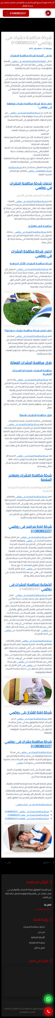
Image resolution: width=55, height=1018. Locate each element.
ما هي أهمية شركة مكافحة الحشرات (31, 55)
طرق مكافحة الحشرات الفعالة (31, 362)
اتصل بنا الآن (39, 948)
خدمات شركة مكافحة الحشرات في (31, 185)
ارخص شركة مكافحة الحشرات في (31, 253)
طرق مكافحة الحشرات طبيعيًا (36, 415)
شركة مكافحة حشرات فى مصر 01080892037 (28, 815)
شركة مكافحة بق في (37, 537)
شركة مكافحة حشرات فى (35, 719)
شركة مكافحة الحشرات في (34, 201)
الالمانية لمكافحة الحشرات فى (30, 584)
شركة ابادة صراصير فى (35, 526)
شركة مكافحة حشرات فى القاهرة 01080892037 (27, 818)
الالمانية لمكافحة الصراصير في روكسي (28, 61)
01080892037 (41, 531)
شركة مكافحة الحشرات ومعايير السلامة (30, 477)
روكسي (43, 106)
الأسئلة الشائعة (38, 937)
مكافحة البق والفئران (40, 226)
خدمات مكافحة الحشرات (34, 927)
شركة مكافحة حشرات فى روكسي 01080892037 (27, 811)
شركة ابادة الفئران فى (36, 712)
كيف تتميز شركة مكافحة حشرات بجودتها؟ (28, 330)
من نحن (41, 932)
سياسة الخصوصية (37, 943)
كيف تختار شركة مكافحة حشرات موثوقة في (29, 105)
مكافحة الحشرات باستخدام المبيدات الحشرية (32, 372)
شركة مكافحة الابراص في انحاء (37, 804)
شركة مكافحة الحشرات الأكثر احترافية (31, 263)
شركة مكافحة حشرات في (28, 113)
